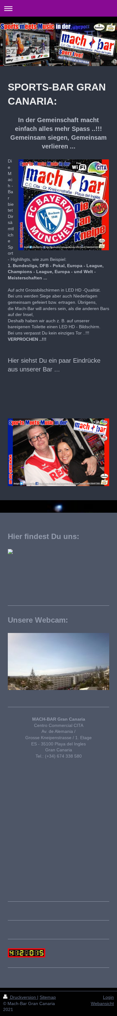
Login (108, 997)
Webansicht (102, 1003)
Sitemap (48, 997)
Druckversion (23, 997)
